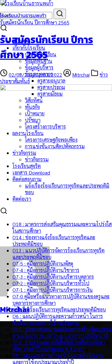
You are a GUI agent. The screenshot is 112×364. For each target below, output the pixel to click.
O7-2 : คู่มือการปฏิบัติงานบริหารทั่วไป (50, 283)
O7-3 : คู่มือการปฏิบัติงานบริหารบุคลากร (53, 276)
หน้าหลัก (21, 41)
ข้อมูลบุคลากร (39, 74)
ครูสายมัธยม (50, 93)
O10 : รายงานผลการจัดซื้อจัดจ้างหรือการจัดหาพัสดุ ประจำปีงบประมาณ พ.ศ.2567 (58, 345)
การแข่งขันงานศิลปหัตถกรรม (55, 146)
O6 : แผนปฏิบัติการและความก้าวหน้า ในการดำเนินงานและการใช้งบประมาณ (57, 319)
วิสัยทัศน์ (34, 100)
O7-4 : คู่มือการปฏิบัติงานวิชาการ (45, 270)
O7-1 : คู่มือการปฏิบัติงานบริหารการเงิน (52, 289)
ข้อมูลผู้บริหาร (39, 67)
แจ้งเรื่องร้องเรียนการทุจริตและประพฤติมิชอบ (59, 309)
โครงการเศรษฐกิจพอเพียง (51, 139)
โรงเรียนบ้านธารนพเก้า (23, 15)
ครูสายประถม (51, 87)
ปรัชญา (32, 120)
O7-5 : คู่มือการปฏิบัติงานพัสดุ (42, 263)
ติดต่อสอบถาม (26, 179)
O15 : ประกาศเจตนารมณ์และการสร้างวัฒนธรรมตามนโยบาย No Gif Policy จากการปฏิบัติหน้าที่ (61, 332)
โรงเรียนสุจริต (26, 166)
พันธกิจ (32, 107)
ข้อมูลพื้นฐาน (38, 61)
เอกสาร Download (31, 172)
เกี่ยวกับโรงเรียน (28, 47)
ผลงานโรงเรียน (28, 133)
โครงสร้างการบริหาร (45, 126)
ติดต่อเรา (21, 198)
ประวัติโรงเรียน (40, 54)
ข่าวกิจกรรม (24, 152)
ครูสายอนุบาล (51, 80)
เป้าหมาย (34, 113)
